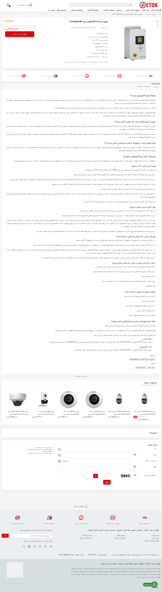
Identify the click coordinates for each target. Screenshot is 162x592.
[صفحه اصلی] (159, 14)
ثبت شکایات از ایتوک (85, 538)
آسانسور (118, 10)
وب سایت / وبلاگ (150, 461)
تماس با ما (51, 10)
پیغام (154, 467)
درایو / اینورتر (85, 27)
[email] (24, 546)
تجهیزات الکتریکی (93, 10)
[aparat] (45, 546)
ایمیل (154, 455)
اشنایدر (103, 27)
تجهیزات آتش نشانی (133, 10)
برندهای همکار (61, 10)
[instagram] (40, 546)
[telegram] (50, 546)
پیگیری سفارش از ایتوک (151, 541)
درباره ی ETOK (87, 535)
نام (155, 449)
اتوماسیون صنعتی (77, 10)
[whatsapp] (34, 546)
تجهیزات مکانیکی (109, 10)
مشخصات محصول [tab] (144, 86)
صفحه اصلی (155, 10)
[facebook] (29, 546)
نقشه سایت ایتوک (120, 538)
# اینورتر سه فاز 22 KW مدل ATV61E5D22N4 (142, 359)
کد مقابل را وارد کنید (150, 475)
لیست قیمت (145, 10)
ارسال (107, 482)
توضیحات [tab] (156, 87)
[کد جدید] (95, 476)
